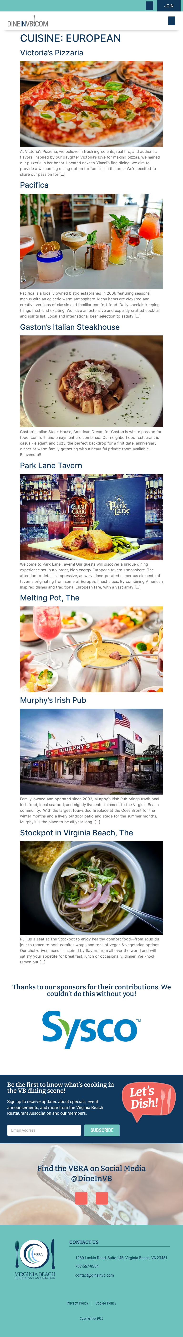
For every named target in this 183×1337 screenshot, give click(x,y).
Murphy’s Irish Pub (53, 700)
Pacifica (34, 185)
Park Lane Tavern (51, 465)
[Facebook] (81, 1198)
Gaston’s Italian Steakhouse (70, 327)
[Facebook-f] (86, 1289)
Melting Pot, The (50, 597)
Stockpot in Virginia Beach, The (76, 832)
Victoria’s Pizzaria (51, 52)
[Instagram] (102, 1198)
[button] (149, 5)
